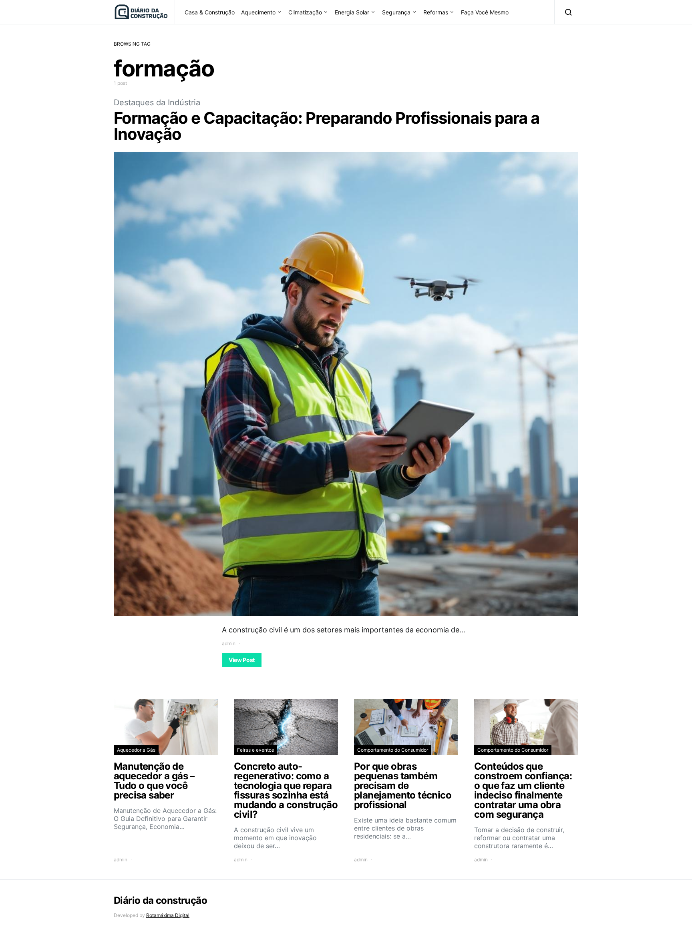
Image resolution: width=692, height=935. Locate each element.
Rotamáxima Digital (167, 915)
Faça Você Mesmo (485, 12)
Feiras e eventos (255, 750)
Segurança (396, 12)
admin (228, 643)
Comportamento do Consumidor (392, 750)
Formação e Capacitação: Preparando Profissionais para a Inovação (326, 126)
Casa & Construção (210, 12)
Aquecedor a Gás (136, 750)
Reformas (435, 12)
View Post (242, 659)
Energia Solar (352, 12)
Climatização (305, 12)
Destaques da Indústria (157, 102)
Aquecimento (258, 12)
